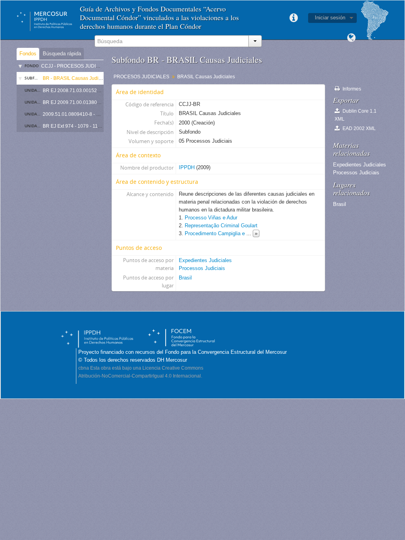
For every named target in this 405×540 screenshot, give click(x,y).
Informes (351, 89)
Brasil (185, 278)
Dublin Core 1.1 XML (356, 115)
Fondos (27, 54)
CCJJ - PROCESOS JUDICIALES (77, 66)
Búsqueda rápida (62, 54)
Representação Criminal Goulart (221, 225)
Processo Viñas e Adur (211, 218)
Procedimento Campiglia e (215, 233)
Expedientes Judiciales (205, 260)
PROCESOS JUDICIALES (141, 76)
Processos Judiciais (202, 268)
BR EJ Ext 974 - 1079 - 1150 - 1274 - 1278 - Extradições (103, 126)
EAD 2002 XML (358, 128)
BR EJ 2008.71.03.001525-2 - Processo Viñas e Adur (100, 90)
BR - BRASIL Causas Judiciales (77, 78)
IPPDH (187, 167)
